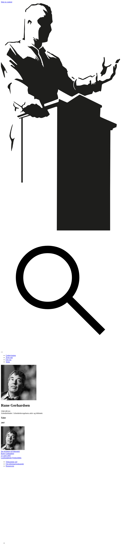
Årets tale (9, 358)
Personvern (10, 466)
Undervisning (11, 355)
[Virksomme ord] (60, 230)
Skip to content (6, 2)
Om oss (8, 360)
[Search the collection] (60, 349)
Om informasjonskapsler (15, 464)
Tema (8, 362)
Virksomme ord (11, 462)
